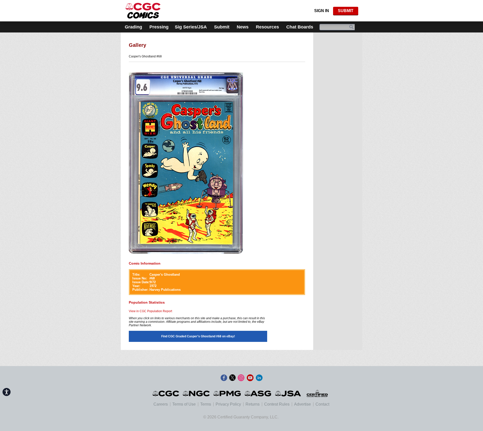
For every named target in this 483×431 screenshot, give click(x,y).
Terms (205, 404)
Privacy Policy (228, 404)
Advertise (302, 404)
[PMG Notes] (227, 393)
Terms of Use (184, 404)
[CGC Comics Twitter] (232, 378)
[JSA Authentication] (288, 393)
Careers (160, 404)
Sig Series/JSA (191, 26)
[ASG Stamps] (258, 393)
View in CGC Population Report (150, 311)
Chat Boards (299, 26)
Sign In (321, 11)
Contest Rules (277, 404)
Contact (322, 404)
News (243, 26)
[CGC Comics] (166, 393)
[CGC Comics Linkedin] (259, 378)
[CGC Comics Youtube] (250, 378)
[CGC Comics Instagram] (241, 378)
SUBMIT (345, 11)
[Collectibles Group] (317, 393)
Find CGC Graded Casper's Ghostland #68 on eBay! (198, 336)
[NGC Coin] (143, 10)
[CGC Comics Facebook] (224, 378)
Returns (253, 404)
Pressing (159, 26)
